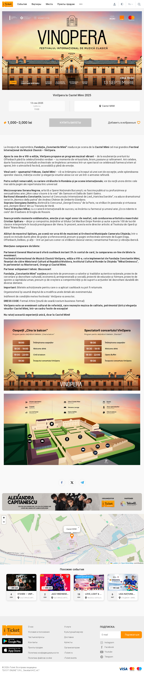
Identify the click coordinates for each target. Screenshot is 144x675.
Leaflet (115, 563)
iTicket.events (70, 658)
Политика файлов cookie (40, 658)
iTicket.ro (68, 653)
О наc (30, 627)
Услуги (67, 627)
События (22, 4)
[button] (72, 536)
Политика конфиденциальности (43, 653)
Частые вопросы (36, 637)
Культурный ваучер (73, 632)
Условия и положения (39, 632)
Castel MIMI (108, 106)
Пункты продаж (66, 4)
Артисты (68, 642)
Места (49, 4)
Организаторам (72, 647)
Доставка (69, 637)
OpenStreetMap (127, 563)
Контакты (33, 642)
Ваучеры (36, 4)
